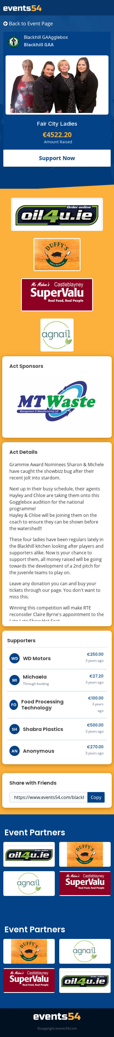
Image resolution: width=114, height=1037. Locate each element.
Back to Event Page (30, 23)
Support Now (57, 158)
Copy (96, 797)
